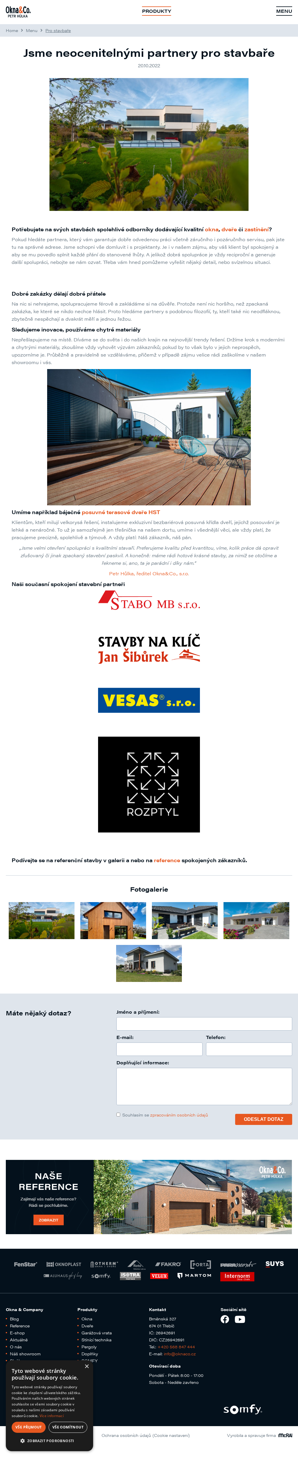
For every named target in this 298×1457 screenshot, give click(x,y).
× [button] (86, 1366)
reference (167, 860)
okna (212, 229)
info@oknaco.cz (180, 1354)
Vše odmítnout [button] (68, 1427)
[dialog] (49, 1405)
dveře (229, 229)
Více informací (52, 1415)
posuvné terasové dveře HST (121, 512)
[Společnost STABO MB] (149, 600)
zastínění (256, 229)
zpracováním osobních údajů (179, 1115)
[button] (49, 1441)
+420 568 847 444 (176, 1347)
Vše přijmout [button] (28, 1427)
